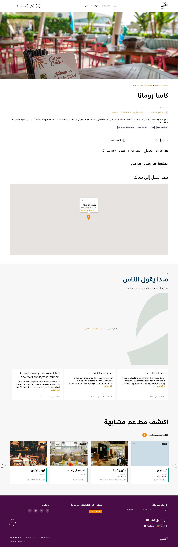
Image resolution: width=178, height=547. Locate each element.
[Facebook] (30, 511)
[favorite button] (38, 6)
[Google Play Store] (161, 526)
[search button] (32, 6)
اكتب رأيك (86, 329)
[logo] (164, 6)
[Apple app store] (149, 526)
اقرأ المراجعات (95, 329)
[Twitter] (36, 511)
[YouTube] (41, 511)
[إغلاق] (82, 200)
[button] (162, 127)
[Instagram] (47, 511)
